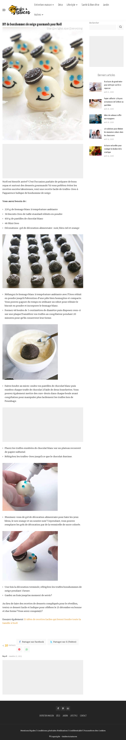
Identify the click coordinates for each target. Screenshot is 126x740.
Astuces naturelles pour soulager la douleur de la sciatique (113, 149)
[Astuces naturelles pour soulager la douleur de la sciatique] (95, 151)
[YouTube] (68, 708)
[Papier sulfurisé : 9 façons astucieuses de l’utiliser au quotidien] (95, 103)
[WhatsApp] (27, 649)
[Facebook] (58, 708)
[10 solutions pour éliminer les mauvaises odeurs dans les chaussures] (95, 134)
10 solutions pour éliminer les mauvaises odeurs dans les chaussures (113, 132)
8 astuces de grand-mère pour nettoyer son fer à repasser (113, 85)
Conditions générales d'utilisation (52, 731)
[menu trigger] (5, 10)
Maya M (4, 656)
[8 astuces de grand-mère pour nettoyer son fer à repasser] (95, 87)
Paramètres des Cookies (95, 731)
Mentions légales (28, 731)
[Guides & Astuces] (19, 10)
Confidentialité (75, 731)
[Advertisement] (42, 161)
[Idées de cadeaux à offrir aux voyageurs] (95, 119)
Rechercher (94, 23)
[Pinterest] (19, 649)
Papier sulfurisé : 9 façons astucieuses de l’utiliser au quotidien (113, 102)
